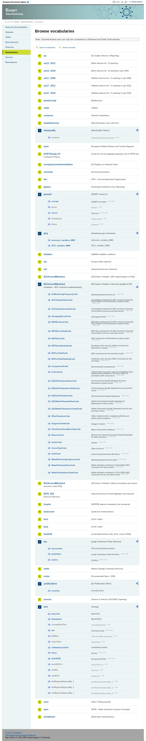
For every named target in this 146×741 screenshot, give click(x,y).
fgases (47, 187)
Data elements (11, 42)
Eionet (16, 22)
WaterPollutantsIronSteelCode (64, 473)
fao (45, 179)
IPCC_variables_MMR (60, 246)
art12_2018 (49, 71)
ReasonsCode (57, 435)
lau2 (46, 527)
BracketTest (56, 619)
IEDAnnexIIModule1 (54, 277)
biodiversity (50, 100)
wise (46, 709)
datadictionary (51, 123)
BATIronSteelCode (59, 353)
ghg (46, 233)
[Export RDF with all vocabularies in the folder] (137, 130)
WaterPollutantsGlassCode (63, 465)
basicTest (55, 614)
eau (53, 630)
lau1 (46, 519)
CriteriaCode (56, 372)
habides (48, 254)
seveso (47, 599)
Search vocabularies (47, 47)
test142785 (56, 659)
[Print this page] (122, 2)
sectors (54, 560)
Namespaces (11, 62)
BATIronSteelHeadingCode (63, 359)
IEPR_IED (49, 494)
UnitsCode (56, 454)
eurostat (48, 172)
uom (46, 702)
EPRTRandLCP (52, 154)
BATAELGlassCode (59, 322)
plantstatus (56, 554)
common (48, 115)
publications (50, 583)
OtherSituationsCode (60, 416)
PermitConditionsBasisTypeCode (66, 429)
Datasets (9, 32)
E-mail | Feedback (13, 732)
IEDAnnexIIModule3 (54, 284)
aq (45, 56)
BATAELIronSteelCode (61, 331)
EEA (17, 2)
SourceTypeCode (58, 448)
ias (45, 261)
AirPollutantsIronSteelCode (63, 309)
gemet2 (48, 194)
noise (47, 576)
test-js (54, 653)
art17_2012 (49, 85)
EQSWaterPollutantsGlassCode (65, 401)
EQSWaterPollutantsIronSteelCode (66, 409)
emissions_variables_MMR (63, 240)
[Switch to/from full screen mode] (126, 2)
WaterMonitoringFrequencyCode (65, 459)
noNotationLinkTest (60, 647)
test (46, 607)
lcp (45, 541)
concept (54, 201)
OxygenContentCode (60, 423)
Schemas (9, 47)
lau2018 (48, 534)
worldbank (49, 717)
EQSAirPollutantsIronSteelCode (65, 388)
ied (45, 269)
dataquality (50, 130)
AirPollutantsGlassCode (62, 300)
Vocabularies (11, 52)
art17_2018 (49, 93)
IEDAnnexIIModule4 (54, 483)
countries (55, 591)
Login (117, 2)
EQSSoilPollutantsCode (62, 396)
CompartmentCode (59, 366)
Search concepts (68, 47)
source (54, 213)
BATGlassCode (58, 338)
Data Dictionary (27, 22)
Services (9, 57)
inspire (47, 504)
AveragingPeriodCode (61, 316)
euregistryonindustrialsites (58, 164)
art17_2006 (49, 78)
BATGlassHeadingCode (61, 346)
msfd (46, 569)
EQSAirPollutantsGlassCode (64, 381)
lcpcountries (56, 549)
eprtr (46, 146)
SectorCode (56, 442)
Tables (8, 37)
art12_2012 (49, 63)
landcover (49, 511)
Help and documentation (16, 27)
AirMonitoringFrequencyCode (64, 294)
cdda (46, 108)
